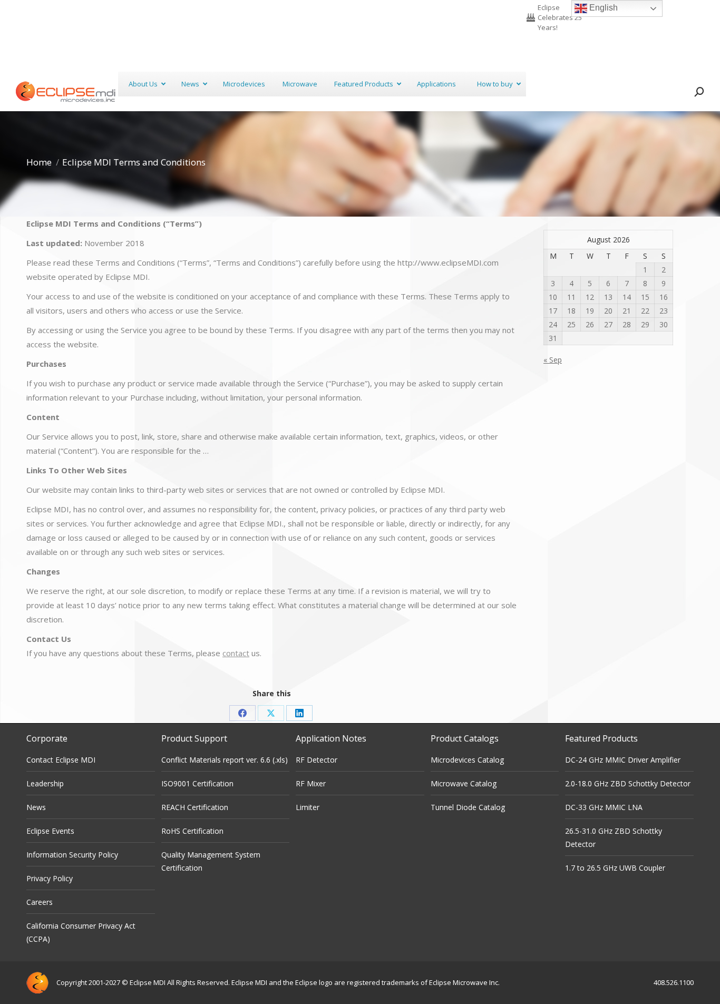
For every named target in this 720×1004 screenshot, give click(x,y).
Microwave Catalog (464, 783)
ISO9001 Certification (197, 783)
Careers (39, 902)
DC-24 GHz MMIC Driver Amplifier (622, 760)
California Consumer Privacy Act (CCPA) (80, 932)
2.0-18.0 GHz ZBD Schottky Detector (627, 783)
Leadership (45, 783)
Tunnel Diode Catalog (468, 807)
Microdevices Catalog (467, 760)
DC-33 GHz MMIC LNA (604, 807)
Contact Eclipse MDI (60, 760)
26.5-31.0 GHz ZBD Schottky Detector (613, 837)
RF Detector (316, 760)
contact (235, 653)
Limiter (307, 807)
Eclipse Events (50, 831)
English (602, 7)
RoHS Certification (192, 831)
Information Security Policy (72, 855)
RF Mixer (311, 783)
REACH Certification (194, 807)
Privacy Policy (49, 878)
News (36, 807)
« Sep (552, 360)
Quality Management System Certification (210, 861)
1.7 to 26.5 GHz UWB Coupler (615, 868)
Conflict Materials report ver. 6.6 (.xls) (224, 760)
